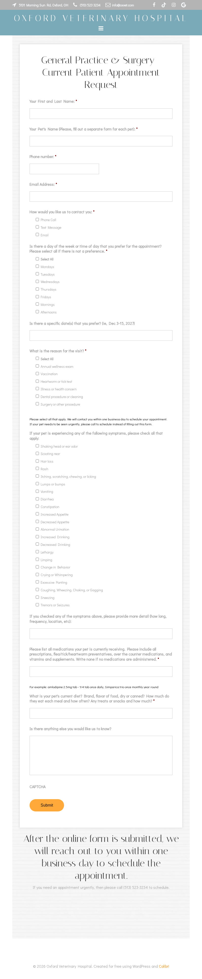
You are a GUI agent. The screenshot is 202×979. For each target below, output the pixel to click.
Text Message (51, 228)
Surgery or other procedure (60, 404)
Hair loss (47, 461)
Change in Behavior (55, 567)
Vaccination (49, 374)
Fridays (46, 297)
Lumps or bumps (53, 484)
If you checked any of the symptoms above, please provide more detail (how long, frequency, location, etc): (98, 619)
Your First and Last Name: (53, 101)
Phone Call (48, 220)
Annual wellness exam (57, 367)
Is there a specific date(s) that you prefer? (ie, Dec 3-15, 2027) (82, 323)
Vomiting (47, 492)
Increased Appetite (54, 514)
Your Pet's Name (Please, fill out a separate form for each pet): (84, 129)
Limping (46, 560)
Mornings (48, 305)
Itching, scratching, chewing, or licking (68, 477)
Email (45, 235)
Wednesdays (50, 282)
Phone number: (43, 156)
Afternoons (49, 312)
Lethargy (47, 552)
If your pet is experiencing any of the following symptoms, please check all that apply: (96, 436)
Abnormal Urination (55, 529)
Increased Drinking (55, 537)
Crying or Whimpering (57, 575)
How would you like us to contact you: (62, 211)
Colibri (164, 966)
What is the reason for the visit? (58, 350)
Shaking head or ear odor (59, 446)
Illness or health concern (59, 389)
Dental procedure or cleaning (62, 397)
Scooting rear (50, 454)
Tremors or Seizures (55, 605)
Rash (44, 469)
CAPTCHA (38, 786)
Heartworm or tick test (56, 382)
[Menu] (101, 28)
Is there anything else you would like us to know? (70, 728)
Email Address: (43, 184)
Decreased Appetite (55, 522)
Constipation (50, 507)
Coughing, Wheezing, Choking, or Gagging (72, 590)
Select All (47, 259)
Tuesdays (48, 274)
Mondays (47, 267)
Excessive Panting (54, 583)
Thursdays (48, 289)
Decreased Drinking (55, 545)
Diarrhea (47, 499)
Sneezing (47, 598)
